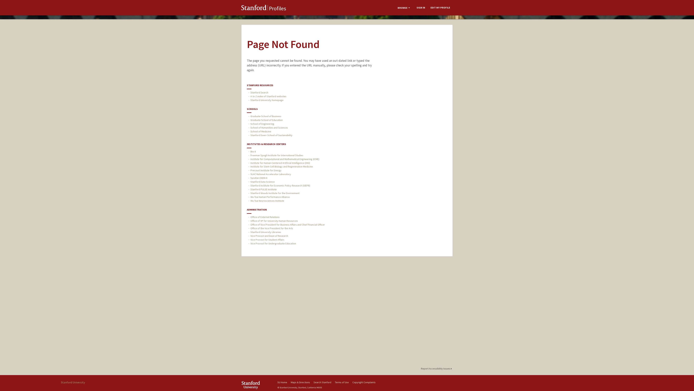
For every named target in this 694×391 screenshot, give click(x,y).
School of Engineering (262, 123)
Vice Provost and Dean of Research (269, 235)
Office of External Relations (265, 217)
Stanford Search (259, 92)
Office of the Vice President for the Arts (271, 228)
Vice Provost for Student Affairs (267, 239)
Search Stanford (322, 382)
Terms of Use (342, 382)
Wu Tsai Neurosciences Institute (267, 200)
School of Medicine (260, 131)
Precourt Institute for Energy (265, 170)
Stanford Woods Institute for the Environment (274, 193)
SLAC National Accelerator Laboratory (270, 174)
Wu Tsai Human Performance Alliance (270, 197)
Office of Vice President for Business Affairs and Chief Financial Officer (287, 224)
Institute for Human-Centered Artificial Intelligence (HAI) (280, 163)
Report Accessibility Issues (436, 368)
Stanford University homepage (267, 100)
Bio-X (253, 151)
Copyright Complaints (364, 382)
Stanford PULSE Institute (263, 189)
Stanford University (256, 385)
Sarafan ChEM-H (258, 178)
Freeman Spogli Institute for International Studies (276, 155)
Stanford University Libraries (265, 232)
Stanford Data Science (262, 181)
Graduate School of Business (265, 116)
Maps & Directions (300, 382)
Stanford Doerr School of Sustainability (271, 135)
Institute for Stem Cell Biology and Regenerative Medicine (281, 166)
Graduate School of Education (266, 120)
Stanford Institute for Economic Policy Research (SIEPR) (280, 185)
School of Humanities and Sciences (269, 127)
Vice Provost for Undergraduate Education (273, 243)
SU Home (282, 382)
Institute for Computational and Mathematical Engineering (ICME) (284, 159)
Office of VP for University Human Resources (274, 220)
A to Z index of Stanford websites (268, 96)
